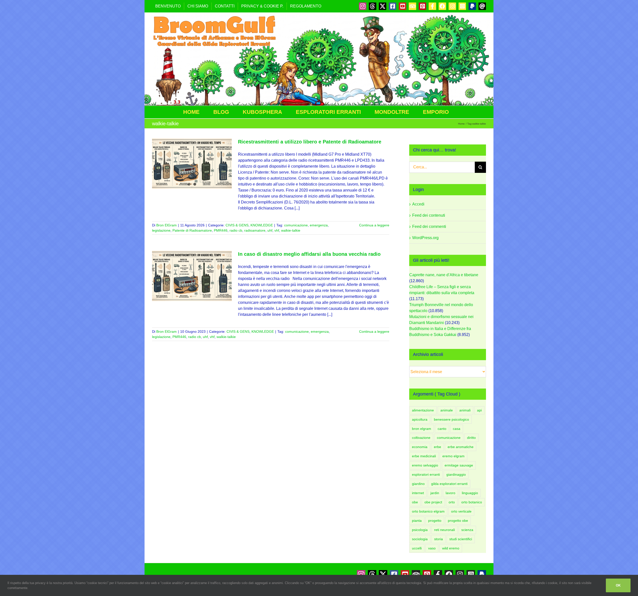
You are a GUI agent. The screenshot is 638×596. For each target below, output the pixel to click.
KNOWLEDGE (261, 225)
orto (452, 502)
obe (415, 502)
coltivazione (421, 438)
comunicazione (296, 225)
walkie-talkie (290, 230)
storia (438, 539)
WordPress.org (425, 238)
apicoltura (419, 419)
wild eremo (450, 548)
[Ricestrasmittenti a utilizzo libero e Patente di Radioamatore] (192, 163)
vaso (432, 548)
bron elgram (421, 429)
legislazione (161, 230)
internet (418, 493)
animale (446, 410)
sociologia (420, 539)
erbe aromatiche (461, 447)
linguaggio (470, 493)
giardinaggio (456, 474)
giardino (418, 484)
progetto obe (458, 521)
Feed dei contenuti (428, 215)
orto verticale (461, 511)
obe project (433, 502)
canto (442, 429)
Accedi (418, 204)
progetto (434, 521)
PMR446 (221, 230)
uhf (269, 230)
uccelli (417, 548)
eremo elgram (453, 456)
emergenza (319, 225)
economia (419, 447)
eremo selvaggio (425, 465)
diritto (471, 438)
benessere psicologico (451, 419)
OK (618, 585)
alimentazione (423, 410)
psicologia (420, 530)
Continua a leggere (374, 225)
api (479, 410)
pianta (417, 521)
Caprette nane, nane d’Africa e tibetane (443, 275)
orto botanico (471, 502)
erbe (437, 447)
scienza (467, 530)
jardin (434, 493)
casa (456, 429)
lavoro (450, 493)
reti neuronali (444, 530)
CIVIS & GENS (237, 225)
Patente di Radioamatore (192, 230)
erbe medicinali (424, 456)
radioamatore (254, 230)
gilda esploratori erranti (449, 484)
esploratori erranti (426, 474)
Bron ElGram (166, 225)
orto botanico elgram (428, 511)
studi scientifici (460, 539)
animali (465, 410)
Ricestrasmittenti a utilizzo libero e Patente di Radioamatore (309, 141)
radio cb (236, 230)
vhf (276, 230)
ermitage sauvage (459, 465)
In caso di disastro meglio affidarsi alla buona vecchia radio (309, 254)
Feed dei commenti (429, 226)
